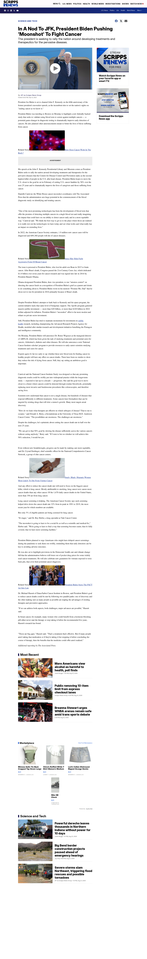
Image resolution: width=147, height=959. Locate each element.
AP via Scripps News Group (31, 95)
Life (117, 10)
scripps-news (11, 10)
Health (86, 4)
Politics (77, 4)
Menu (56, 4)
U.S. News (67, 4)
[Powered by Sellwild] (89, 809)
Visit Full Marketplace (85, 743)
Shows (125, 4)
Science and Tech (27, 21)
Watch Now (136, 4)
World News (97, 4)
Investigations (112, 4)
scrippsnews (5, 10)
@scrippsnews (18, 10)
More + (139, 10)
